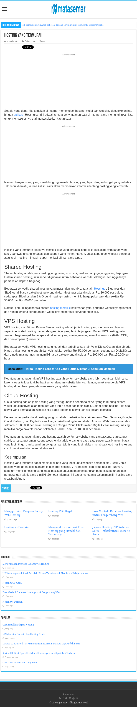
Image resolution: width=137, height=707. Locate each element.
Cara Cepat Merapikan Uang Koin (19, 662)
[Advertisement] (68, 82)
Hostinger (100, 288)
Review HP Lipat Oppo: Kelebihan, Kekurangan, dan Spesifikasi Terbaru (38, 652)
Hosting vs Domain (16, 527)
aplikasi (19, 114)
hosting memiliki (60, 307)
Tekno (27, 41)
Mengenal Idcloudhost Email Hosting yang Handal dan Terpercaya (66, 530)
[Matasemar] (68, 8)
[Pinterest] (69, 698)
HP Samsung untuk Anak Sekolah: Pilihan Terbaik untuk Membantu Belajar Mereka (62, 24)
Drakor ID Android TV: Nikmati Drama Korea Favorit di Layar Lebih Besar (41, 643)
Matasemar (68, 693)
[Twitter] (66, 698)
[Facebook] (63, 698)
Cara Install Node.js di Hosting (18, 624)
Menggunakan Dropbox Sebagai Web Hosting (25, 563)
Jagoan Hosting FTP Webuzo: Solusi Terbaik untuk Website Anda (111, 530)
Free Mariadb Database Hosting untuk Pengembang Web (112, 513)
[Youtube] (73, 698)
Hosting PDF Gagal (60, 511)
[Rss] (60, 698)
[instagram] (77, 698)
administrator (13, 41)
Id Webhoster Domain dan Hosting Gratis (23, 633)
